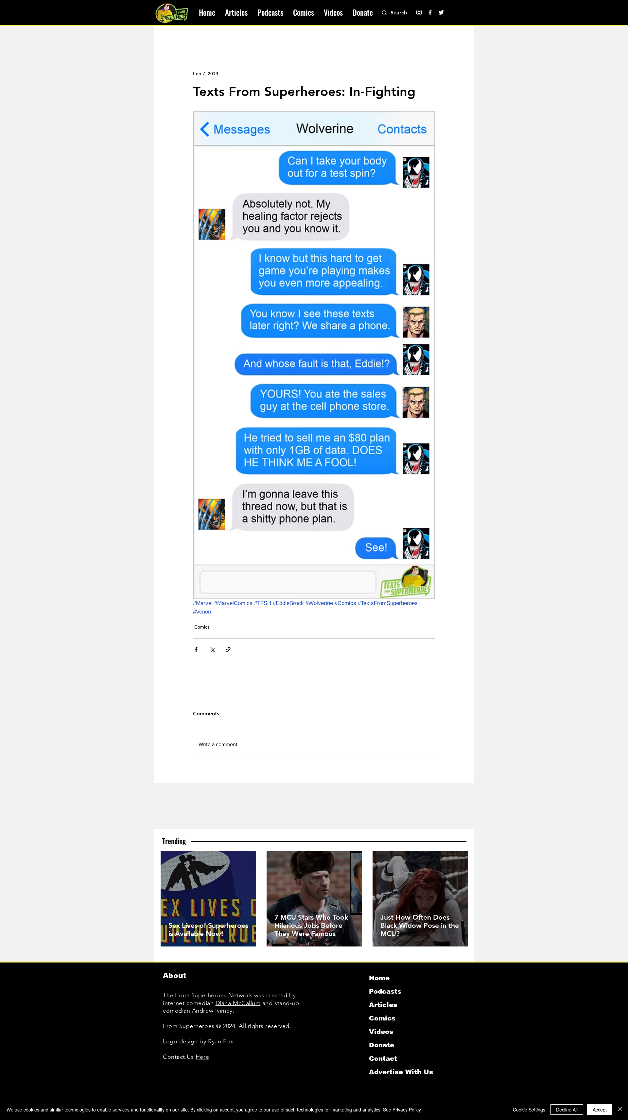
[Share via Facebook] (196, 649)
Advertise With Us (401, 1071)
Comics (202, 627)
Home (379, 978)
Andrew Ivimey (212, 1010)
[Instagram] (419, 12)
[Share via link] (228, 649)
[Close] (620, 1109)
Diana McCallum (238, 1003)
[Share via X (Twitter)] (212, 649)
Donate (381, 1045)
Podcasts (385, 991)
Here (202, 1056)
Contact (383, 1058)
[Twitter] (441, 12)
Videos (381, 1031)
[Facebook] (430, 12)
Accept (600, 1109)
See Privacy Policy (402, 1109)
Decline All (567, 1109)
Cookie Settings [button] (529, 1109)
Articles (383, 1004)
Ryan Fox (220, 1041)
